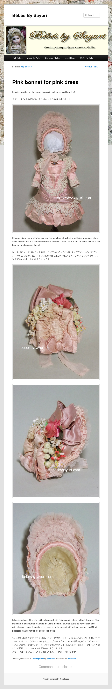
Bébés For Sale (86, 58)
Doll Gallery (18, 58)
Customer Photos (52, 58)
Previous (87, 66)
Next (97, 66)
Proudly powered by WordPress (56, 679)
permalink (72, 658)
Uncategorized (38, 658)
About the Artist (34, 58)
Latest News (69, 58)
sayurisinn (51, 658)
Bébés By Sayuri (29, 15)
